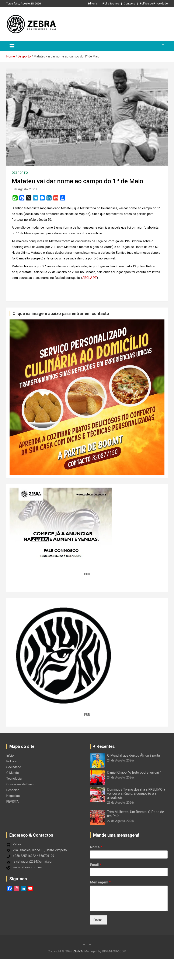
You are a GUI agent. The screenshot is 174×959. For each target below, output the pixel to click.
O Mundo (12, 773)
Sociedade (13, 767)
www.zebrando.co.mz (28, 867)
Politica (11, 761)
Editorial (93, 3)
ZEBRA (78, 951)
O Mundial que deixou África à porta (133, 755)
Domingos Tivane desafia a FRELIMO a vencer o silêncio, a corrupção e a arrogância (136, 793)
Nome (96, 847)
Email (95, 865)
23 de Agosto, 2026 (120, 802)
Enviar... (99, 920)
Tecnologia (14, 778)
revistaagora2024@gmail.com (33, 861)
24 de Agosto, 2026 (120, 760)
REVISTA (12, 801)
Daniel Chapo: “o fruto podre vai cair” (134, 772)
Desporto (20, 173)
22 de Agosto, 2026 (120, 821)
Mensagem (100, 882)
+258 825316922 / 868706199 (33, 856)
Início (10, 755)
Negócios (13, 796)
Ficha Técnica (110, 3)
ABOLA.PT (89, 278)
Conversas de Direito (20, 784)
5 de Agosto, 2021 (24, 189)
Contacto (129, 3)
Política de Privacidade (154, 3)
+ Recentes (104, 746)
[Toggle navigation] (12, 46)
